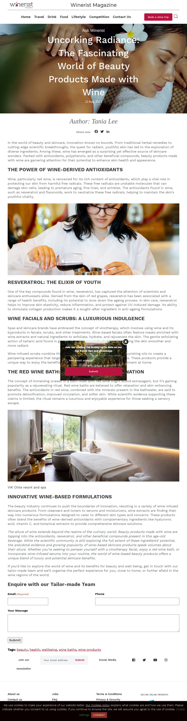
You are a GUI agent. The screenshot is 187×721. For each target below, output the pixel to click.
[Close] (126, 341)
